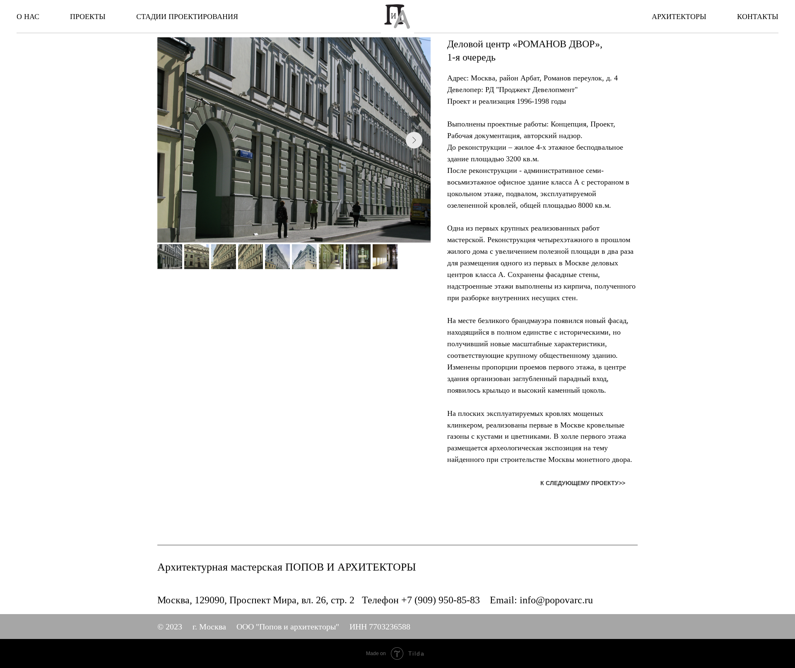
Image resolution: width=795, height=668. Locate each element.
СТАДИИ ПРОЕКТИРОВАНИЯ (187, 16)
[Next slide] (414, 140)
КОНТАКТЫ (757, 16)
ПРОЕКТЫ (88, 16)
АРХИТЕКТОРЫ (679, 16)
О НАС (28, 16)
